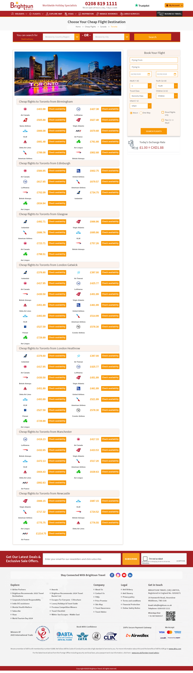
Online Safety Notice (131, 608)
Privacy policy (128, 597)
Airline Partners (19, 589)
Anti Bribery (128, 589)
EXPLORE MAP (55, 13)
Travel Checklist (58, 611)
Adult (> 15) (134, 80)
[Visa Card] (161, 632)
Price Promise (101, 600)
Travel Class (134, 91)
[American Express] (177, 632)
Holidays (19, 13)
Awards (55, 589)
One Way (146, 112)
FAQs (97, 597)
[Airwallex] (137, 635)
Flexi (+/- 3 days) (169, 121)
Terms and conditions (132, 600)
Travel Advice (100, 612)
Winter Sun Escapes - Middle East (66, 614)
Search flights (154, 131)
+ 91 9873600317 (155, 616)
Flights (37, 13)
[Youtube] (124, 575)
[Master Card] (169, 632)
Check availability (57, 109)
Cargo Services (131, 13)
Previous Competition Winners (64, 607)
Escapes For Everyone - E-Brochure (66, 599)
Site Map (99, 604)
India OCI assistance (21, 603)
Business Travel (173, 13)
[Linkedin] (130, 575)
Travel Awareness (102, 608)
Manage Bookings (109, 13)
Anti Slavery (128, 593)
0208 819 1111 (101, 3)
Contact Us (100, 593)
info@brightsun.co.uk (162, 605)
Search (153, 37)
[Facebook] (112, 575)
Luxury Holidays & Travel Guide (65, 603)
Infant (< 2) (134, 101)
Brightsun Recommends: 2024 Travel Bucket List (67, 594)
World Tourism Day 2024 (22, 618)
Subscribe (131, 558)
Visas (71, 13)
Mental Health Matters (22, 607)
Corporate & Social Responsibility (26, 599)
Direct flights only (170, 113)
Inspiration (88, 13)
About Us (99, 589)
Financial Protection (131, 604)
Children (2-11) (162, 91)
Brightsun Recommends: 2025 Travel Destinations (28, 594)
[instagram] (118, 575)
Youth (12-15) (161, 80)
